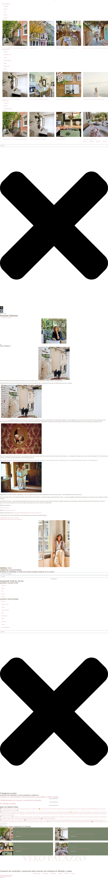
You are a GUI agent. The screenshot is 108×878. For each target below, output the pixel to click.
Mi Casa (5, 51)
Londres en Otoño (33, 48)
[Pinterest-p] (1, 311)
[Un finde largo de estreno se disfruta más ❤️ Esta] (61, 865)
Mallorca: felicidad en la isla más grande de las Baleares (95, 48)
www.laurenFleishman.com (9, 510)
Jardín (5, 69)
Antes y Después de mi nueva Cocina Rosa (39, 99)
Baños (5, 63)
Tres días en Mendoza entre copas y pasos (65, 48)
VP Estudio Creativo (8, 804)
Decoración (53, 873)
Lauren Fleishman (4, 420)
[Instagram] (1, 307)
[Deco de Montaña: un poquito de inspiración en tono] (87, 865)
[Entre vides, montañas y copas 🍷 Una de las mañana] (47, 865)
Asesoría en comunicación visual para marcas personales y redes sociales (29, 797)
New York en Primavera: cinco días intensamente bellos (14, 48)
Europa (5, 14)
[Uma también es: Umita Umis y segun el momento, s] (20, 865)
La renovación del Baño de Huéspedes (11, 99)
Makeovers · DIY (7, 54)
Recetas (5, 105)
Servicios (85, 141)
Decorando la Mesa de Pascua (89, 139)
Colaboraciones (36, 873)
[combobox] (54, 145)
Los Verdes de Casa (60, 139)
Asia (5, 12)
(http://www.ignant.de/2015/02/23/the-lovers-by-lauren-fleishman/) (26, 512)
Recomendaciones (8, 108)
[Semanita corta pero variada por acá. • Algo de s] (7, 865)
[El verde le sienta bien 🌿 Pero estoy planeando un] (33, 865)
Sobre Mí (98, 141)
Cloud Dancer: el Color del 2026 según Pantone (93, 99)
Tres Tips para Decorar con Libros (63, 99)
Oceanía (6, 17)
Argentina (6, 6)
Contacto (105, 141)
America (5, 9)
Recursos (92, 141)
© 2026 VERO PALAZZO (5, 876)
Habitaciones (7, 66)
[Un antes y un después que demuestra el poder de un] (74, 865)
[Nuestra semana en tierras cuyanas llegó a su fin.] (101, 865)
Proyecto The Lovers (4, 507)
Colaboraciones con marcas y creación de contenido (20, 800)
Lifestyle (10, 317)
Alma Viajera (45, 873)
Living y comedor (7, 60)
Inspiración (6, 103)
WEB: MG (2, 877)
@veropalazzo (3, 824)
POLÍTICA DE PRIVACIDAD (6, 875)
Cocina (5, 57)
